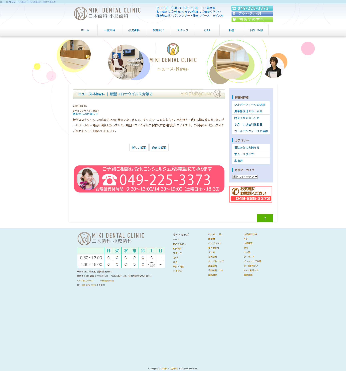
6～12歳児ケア (251, 270)
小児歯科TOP (250, 234)
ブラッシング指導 (252, 261)
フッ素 (247, 252)
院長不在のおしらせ (247, 118)
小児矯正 (248, 243)
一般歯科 (109, 30)
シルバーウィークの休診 (249, 105)
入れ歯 (211, 252)
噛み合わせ (213, 247)
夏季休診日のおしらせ (248, 111)
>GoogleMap (107, 280)
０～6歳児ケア (251, 265)
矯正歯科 (212, 265)
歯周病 (211, 238)
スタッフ (182, 30)
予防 (246, 238)
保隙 (246, 247)
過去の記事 (159, 147)
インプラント (214, 243)
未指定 (238, 161)
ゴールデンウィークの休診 (251, 131)
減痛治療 (212, 274)
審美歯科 (212, 256)
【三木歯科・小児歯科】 (168, 368)
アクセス (177, 270)
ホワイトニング (216, 261)
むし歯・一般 (214, 234)
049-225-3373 (89, 284)
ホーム (85, 30)
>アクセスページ (85, 280)
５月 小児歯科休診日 (248, 124)
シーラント (249, 256)
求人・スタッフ (244, 154)
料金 (231, 30)
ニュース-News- (91, 93)
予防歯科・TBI (215, 270)
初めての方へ (179, 244)
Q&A (207, 30)
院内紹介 (158, 30)
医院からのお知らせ (85, 114)
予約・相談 (256, 30)
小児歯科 (134, 30)
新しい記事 (139, 147)
